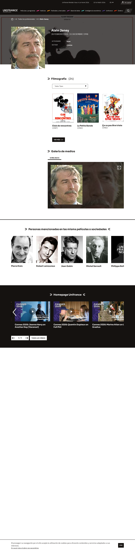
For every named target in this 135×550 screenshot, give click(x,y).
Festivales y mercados (58, 11)
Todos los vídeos (38, 338)
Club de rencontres (61, 126)
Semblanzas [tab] (54, 158)
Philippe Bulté (118, 266)
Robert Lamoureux (45, 266)
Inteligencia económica (93, 11)
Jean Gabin (67, 266)
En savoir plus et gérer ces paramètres (25, 548)
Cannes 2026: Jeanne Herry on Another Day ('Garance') (26, 325)
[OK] (120, 545)
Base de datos (75, 11)
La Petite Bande (85, 126)
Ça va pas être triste (112, 125)
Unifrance (109, 11)
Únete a (120, 11)
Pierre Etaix (17, 266)
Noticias (43, 11)
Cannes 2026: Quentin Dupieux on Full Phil (67, 325)
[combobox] (70, 86)
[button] (119, 168)
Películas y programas (27, 11)
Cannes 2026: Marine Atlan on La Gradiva (105, 325)
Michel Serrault (93, 266)
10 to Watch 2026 (99, 2)
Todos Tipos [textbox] (59, 86)
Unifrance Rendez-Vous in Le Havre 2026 (75, 2)
